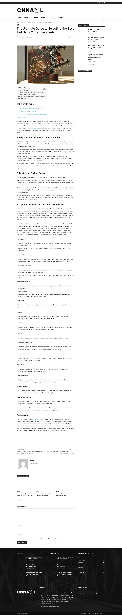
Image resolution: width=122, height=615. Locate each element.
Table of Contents (24, 90)
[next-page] (20, 499)
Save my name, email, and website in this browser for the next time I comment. (40, 538)
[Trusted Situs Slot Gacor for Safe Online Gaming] (82, 31)
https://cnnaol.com (34, 463)
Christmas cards (38, 419)
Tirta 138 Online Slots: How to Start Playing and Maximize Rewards (96, 47)
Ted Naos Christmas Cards (34, 128)
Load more (91, 64)
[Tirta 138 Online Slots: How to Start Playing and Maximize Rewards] (26, 485)
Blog (22, 22)
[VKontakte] (96, 593)
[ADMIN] (18, 37)
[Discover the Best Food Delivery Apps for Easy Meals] (65, 485)
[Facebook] (95, 3)
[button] (103, 18)
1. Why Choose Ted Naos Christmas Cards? (31, 92)
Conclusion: (22, 98)
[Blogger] (80, 593)
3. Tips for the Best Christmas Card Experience (32, 96)
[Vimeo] (102, 3)
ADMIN (21, 37)
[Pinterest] (35, 41)
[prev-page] (18, 499)
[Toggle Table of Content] (43, 88)
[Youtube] (104, 3)
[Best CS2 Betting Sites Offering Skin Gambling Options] (46, 485)
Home (18, 22)
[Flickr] (88, 593)
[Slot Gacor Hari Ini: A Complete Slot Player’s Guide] (82, 39)
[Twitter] (100, 3)
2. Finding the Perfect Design (27, 94)
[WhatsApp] (39, 41)
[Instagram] (97, 3)
